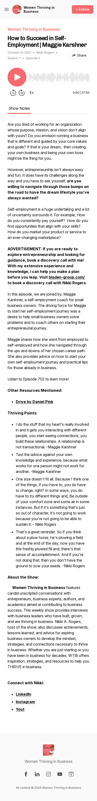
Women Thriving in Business (39, 9)
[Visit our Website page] (71, 774)
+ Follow (82, 9)
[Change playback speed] (31, 92)
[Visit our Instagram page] (48, 774)
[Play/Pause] (17, 77)
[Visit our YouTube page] (59, 774)
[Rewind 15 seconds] (13, 92)
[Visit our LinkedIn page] (37, 774)
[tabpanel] (48, 419)
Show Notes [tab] (19, 108)
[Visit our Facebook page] (26, 774)
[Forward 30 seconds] (21, 92)
